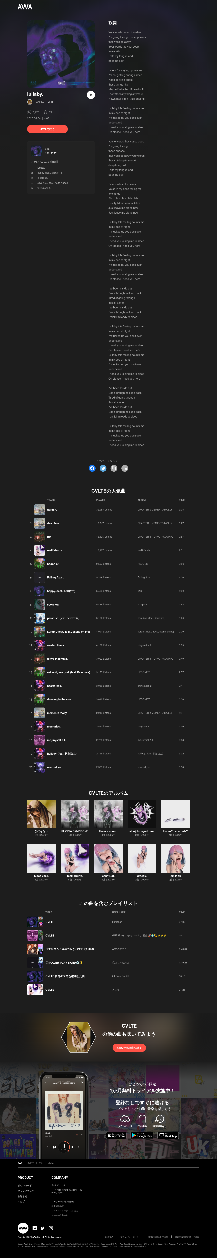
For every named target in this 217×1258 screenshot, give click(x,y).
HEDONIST (144, 563)
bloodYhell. (41, 876)
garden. (52, 510)
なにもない (41, 831)
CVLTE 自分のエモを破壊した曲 (65, 976)
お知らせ (22, 1196)
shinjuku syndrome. (142, 831)
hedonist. (53, 564)
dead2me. (53, 523)
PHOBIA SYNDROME (74, 831)
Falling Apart (55, 577)
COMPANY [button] (60, 1178)
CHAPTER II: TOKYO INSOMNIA (155, 536)
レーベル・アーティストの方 (65, 1210)
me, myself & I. (56, 740)
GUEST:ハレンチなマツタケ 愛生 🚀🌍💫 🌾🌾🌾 (139, 935)
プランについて (26, 1190)
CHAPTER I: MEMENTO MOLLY (155, 509)
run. (49, 537)
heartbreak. (54, 686)
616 (47, 149)
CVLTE (49, 102)
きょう (115, 989)
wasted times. (56, 645)
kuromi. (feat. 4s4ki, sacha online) (68, 631)
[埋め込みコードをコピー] (124, 468)
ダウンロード (25, 1185)
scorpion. (53, 604)
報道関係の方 (58, 1205)
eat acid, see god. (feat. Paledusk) (68, 672)
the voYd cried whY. (175, 831)
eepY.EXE (108, 876)
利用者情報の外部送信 (158, 1236)
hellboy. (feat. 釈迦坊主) (61, 753)
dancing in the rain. (59, 699)
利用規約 (109, 1236)
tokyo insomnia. (57, 659)
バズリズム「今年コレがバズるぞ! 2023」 (70, 949)
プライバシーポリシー (130, 1236)
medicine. (42, 177)
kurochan (117, 921)
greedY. (142, 876)
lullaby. (51, 1162)
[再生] (91, 95)
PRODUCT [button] (25, 1178)
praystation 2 (145, 645)
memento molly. (57, 713)
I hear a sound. (108, 831)
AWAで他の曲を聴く (129, 1048)
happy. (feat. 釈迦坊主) (49, 172)
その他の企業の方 (60, 1215)
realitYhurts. (55, 550)
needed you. (55, 767)
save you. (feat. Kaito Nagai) (52, 182)
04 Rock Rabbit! (120, 976)
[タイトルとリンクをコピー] (114, 468)
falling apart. (44, 188)
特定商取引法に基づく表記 (187, 1236)
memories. (54, 726)
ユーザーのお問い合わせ (63, 1201)
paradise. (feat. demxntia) (63, 618)
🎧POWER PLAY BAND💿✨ (64, 962)
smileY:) (176, 876)
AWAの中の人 (119, 949)
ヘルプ (21, 1201)
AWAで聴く (47, 129)
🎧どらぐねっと (120, 962)
